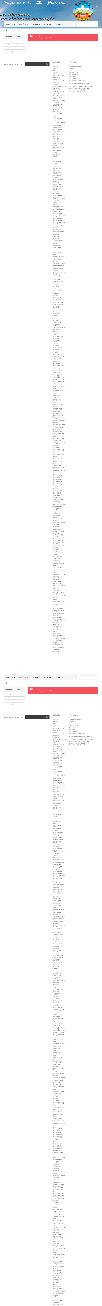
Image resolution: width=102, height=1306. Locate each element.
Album (47, 24)
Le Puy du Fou (56, 111)
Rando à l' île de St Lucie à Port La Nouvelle (57, 299)
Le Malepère (56, 513)
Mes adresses (73, 78)
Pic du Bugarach (57, 213)
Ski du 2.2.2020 (57, 490)
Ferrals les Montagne (58, 504)
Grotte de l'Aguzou (57, 465)
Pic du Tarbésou (57, 533)
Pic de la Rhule (56, 633)
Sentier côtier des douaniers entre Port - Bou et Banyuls (58, 356)
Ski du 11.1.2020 (57, 478)
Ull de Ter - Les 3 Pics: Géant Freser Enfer (57, 400)
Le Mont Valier (56, 247)
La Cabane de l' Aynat (58, 574)
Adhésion (24, 24)
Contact (10, 24)
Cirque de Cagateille (58, 635)
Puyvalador (55, 576)
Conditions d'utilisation (14, 45)
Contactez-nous (73, 65)
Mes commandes (74, 74)
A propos (10, 48)
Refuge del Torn (57, 495)
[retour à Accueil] (6, 30)
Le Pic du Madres (57, 236)
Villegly (54, 599)
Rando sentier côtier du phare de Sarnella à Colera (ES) (58, 451)
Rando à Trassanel (57, 385)
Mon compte (73, 72)
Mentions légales (12, 42)
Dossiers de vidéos (58, 651)
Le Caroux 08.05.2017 (58, 77)
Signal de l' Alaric (57, 476)
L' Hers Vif (55, 397)
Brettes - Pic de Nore (58, 522)
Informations (13, 36)
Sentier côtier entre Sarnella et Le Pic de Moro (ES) (58, 542)
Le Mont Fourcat (57, 624)
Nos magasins (11, 51)
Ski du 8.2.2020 (57, 492)
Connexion (95, 7)
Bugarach (55, 258)
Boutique (60, 24)
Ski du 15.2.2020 (57, 494)
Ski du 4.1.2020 (57, 474)
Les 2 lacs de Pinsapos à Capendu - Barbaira (58, 231)
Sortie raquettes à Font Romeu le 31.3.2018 (57, 188)
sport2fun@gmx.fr (80, 92)
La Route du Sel (57, 234)
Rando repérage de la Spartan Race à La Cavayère (58, 329)
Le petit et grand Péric (58, 256)
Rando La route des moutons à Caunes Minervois (58, 143)
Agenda (36, 24)
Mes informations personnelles (77, 80)
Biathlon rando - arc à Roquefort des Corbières (58, 134)
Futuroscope (56, 245)
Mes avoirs (72, 76)
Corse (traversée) (57, 419)
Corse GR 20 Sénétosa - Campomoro (56, 445)
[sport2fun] (18, 14)
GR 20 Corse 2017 (57, 113)
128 (53, 74)
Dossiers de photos (58, 75)
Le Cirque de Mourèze (58, 263)
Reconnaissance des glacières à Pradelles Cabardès (58, 610)
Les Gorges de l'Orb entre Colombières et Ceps (58, 536)
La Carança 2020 (57, 524)
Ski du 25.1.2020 (57, 488)
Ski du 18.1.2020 (57, 483)
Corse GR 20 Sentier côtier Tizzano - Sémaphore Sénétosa (58, 440)
